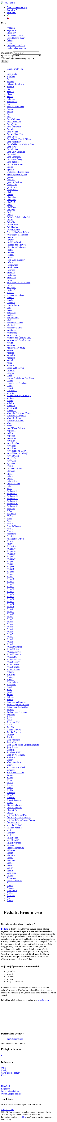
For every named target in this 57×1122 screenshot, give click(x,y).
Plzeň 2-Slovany (14, 526)
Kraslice (10, 353)
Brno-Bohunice (13, 119)
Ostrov (10, 486)
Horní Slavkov (13, 267)
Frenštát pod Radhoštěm (17, 235)
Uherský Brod (13, 810)
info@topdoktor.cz (15, 1039)
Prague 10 (11, 549)
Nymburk (11, 463)
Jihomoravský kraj (15, 69)
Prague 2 (10, 556)
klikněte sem (43, 1000)
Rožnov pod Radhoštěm (17, 707)
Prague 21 (11, 561)
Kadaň (9, 310)
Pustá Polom (12, 682)
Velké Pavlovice (14, 843)
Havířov (10, 240)
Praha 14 (10, 594)
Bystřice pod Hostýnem (17, 174)
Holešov (10, 255)
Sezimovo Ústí (13, 722)
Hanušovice (12, 237)
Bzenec (10, 177)
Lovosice (11, 388)
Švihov (10, 775)
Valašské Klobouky (15, 825)
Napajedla (11, 431)
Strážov (10, 760)
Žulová (10, 900)
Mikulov (10, 403)
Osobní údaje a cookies (17, 48)
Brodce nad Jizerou (15, 164)
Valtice (10, 830)
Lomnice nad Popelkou (17, 383)
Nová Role (11, 448)
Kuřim (9, 363)
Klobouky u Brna (14, 327)
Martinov (11, 398)
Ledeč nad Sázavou (15, 368)
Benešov (10, 86)
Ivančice (10, 292)
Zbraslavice (12, 890)
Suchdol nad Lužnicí (16, 767)
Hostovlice (11, 277)
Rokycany (11, 697)
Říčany (10, 694)
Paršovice (11, 508)
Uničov (10, 812)
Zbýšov (10, 893)
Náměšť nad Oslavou (16, 428)
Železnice (11, 895)
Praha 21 (10, 611)
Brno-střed (11, 154)
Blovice (10, 96)
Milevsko (11, 405)
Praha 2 (10, 609)
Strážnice (11, 757)
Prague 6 (10, 566)
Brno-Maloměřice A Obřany (19, 139)
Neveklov (11, 441)
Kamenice (11, 312)
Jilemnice (11, 302)
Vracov (10, 858)
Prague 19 (11, 554)
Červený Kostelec (14, 182)
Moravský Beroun (15, 418)
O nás (9, 43)
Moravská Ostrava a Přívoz (18, 413)
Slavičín (10, 727)
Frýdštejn (11, 76)
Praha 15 (10, 596)
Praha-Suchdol (13, 667)
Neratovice (11, 438)
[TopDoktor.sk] (8, 18)
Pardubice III (12, 496)
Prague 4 (10, 564)
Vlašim (10, 853)
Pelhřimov (11, 513)
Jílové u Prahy (13, 305)
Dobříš (10, 219)
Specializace (6, 55)
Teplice (10, 785)
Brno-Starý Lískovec (16, 152)
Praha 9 (10, 644)
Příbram (10, 672)
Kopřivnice (11, 330)
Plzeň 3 (10, 528)
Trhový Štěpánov (14, 800)
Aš (8, 79)
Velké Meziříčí (13, 840)
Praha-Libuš (12, 657)
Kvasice (10, 365)
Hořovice (11, 270)
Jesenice (10, 297)
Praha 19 (10, 606)
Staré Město (12, 742)
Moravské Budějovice (16, 415)
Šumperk (11, 770)
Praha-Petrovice (13, 659)
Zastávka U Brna (14, 880)
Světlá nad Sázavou (15, 772)
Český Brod (12, 187)
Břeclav (10, 111)
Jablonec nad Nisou (15, 295)
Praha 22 (10, 614)
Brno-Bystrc (12, 124)
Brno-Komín (12, 132)
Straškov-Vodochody (16, 755)
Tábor (9, 780)
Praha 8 (10, 639)
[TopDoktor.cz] (31, 15)
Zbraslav (10, 888)
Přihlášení (11, 28)
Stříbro (10, 765)
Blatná (9, 94)
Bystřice (10, 169)
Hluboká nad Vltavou (16, 245)
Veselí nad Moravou (15, 848)
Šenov (9, 719)
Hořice (10, 262)
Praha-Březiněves (14, 647)
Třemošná (11, 797)
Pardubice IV (12, 498)
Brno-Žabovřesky (14, 159)
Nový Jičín (11, 458)
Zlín (8, 898)
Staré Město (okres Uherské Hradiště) (23, 745)
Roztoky (10, 709)
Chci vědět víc (7, 1109)
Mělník (10, 400)
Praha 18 (10, 604)
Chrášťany (11, 207)
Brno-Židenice (13, 162)
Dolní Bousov (13, 224)
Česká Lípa (12, 184)
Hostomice (11, 275)
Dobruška (11, 222)
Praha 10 (10, 579)
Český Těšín (12, 189)
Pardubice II (12, 493)
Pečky (9, 511)
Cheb (9, 192)
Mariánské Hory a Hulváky (19, 395)
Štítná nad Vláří (13, 752)
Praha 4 (10, 621)
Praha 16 (10, 599)
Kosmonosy (12, 333)
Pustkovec (11, 684)
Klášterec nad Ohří (15, 322)
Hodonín (10, 252)
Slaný (9, 724)
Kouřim (10, 343)
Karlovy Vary (13, 317)
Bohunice (11, 99)
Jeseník (10, 300)
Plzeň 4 (10, 531)
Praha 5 (10, 626)
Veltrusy (10, 845)
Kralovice (11, 345)
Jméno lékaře (7, 53)
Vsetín (9, 865)
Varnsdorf (11, 833)
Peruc (9, 518)
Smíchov (10, 735)
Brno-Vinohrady (14, 157)
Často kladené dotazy (16, 38)
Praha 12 (10, 586)
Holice (9, 257)
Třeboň (10, 795)
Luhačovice (12, 390)
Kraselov (11, 350)
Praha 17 (10, 601)
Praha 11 (10, 581)
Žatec (9, 883)
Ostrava (10, 476)
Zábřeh (10, 875)
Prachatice (11, 546)
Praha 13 (10, 589)
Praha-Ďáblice (13, 649)
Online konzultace (15, 35)
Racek (9, 687)
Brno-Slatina (12, 149)
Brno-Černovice (14, 126)
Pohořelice (11, 536)
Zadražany (11, 878)
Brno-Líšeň (12, 137)
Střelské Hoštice (14, 762)
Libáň (9, 375)
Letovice (10, 373)
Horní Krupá (12, 265)
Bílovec (10, 89)
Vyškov (10, 868)
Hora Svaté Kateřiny (16, 260)
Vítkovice (11, 850)
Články (10, 40)
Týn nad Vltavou (14, 805)
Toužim (10, 790)
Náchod (10, 425)
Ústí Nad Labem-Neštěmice (19, 817)
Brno (9, 114)
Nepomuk (11, 436)
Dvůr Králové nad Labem (18, 232)
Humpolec (11, 287)
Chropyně (11, 209)
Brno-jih (10, 129)
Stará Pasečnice (13, 740)
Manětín (10, 393)
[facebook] (1, 1054)
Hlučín (10, 250)
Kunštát (10, 360)
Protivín (10, 677)
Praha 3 (10, 616)
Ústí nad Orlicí (13, 822)
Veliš (9, 835)
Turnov (10, 802)
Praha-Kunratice (14, 654)
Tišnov (10, 787)
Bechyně (10, 81)
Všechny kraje (7, 58)
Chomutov (11, 197)
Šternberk (11, 750)
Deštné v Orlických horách (18, 217)
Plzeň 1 (10, 523)
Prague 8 (10, 569)
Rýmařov (11, 714)
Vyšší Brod (11, 873)
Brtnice (10, 167)
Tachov (10, 782)
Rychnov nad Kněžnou (17, 712)
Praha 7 (10, 634)
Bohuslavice (12, 101)
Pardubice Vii (13, 506)
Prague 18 (11, 551)
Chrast (9, 204)
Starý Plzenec (13, 747)
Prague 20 (11, 559)
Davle (9, 212)
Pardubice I (12, 491)
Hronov (10, 280)
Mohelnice (11, 410)
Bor (8, 104)
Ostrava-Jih (12, 481)
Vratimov (11, 860)
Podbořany (11, 534)
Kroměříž (11, 355)
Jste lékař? (11, 33)
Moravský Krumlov (15, 420)
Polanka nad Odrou (15, 539)
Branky (10, 109)
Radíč (9, 689)
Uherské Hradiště (14, 807)
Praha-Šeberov (13, 662)
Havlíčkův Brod (14, 242)
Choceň (10, 194)
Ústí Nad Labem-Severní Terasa (21, 820)
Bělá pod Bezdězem (15, 84)
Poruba (10, 541)
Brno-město (12, 74)
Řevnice (10, 692)
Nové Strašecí (13, 456)
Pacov (9, 488)
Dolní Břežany (13, 227)
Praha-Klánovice (14, 652)
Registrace (11, 30)
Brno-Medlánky (14, 142)
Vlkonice (11, 855)
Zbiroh (10, 885)
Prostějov (11, 674)
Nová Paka (11, 446)
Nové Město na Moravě (17, 451)
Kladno (10, 320)
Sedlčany (11, 717)
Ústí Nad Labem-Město (17, 815)
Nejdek (10, 433)
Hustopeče (11, 290)
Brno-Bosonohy (14, 121)
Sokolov (10, 737)
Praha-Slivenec (13, 664)
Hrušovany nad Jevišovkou (18, 282)
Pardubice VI (12, 503)
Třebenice (11, 792)
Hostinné (11, 272)
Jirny (9, 307)
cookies (22, 1117)
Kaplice (10, 315)
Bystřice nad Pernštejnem (18, 172)
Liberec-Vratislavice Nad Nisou (20, 378)
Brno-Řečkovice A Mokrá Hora (20, 144)
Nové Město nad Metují (17, 453)
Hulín (9, 285)
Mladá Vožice (13, 408)
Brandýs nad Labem (15, 106)
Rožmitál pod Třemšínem (18, 704)
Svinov (10, 777)
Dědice (10, 214)
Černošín (11, 179)
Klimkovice (12, 325)
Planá (9, 521)
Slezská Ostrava (14, 730)
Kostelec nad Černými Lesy (19, 338)
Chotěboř (11, 202)
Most (9, 423)
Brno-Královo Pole (15, 134)
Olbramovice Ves (14, 468)
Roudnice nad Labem (16, 702)
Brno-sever (11, 147)
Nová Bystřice (13, 443)
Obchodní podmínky (16, 45)
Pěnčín (10, 516)
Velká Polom (12, 838)
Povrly (9, 544)
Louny (9, 385)
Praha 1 (10, 574)
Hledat (4, 61)
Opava (9, 473)
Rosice (10, 699)
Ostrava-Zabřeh (13, 483)
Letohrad (11, 370)
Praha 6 (10, 629)
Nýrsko (10, 466)
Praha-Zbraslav (13, 669)
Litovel (10, 380)
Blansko (10, 91)
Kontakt (4, 1075)
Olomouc (11, 471)
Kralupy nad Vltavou (16, 348)
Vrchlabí (10, 863)
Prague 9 (10, 571)
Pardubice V (12, 501)
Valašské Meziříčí (14, 827)
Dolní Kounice (13, 230)
